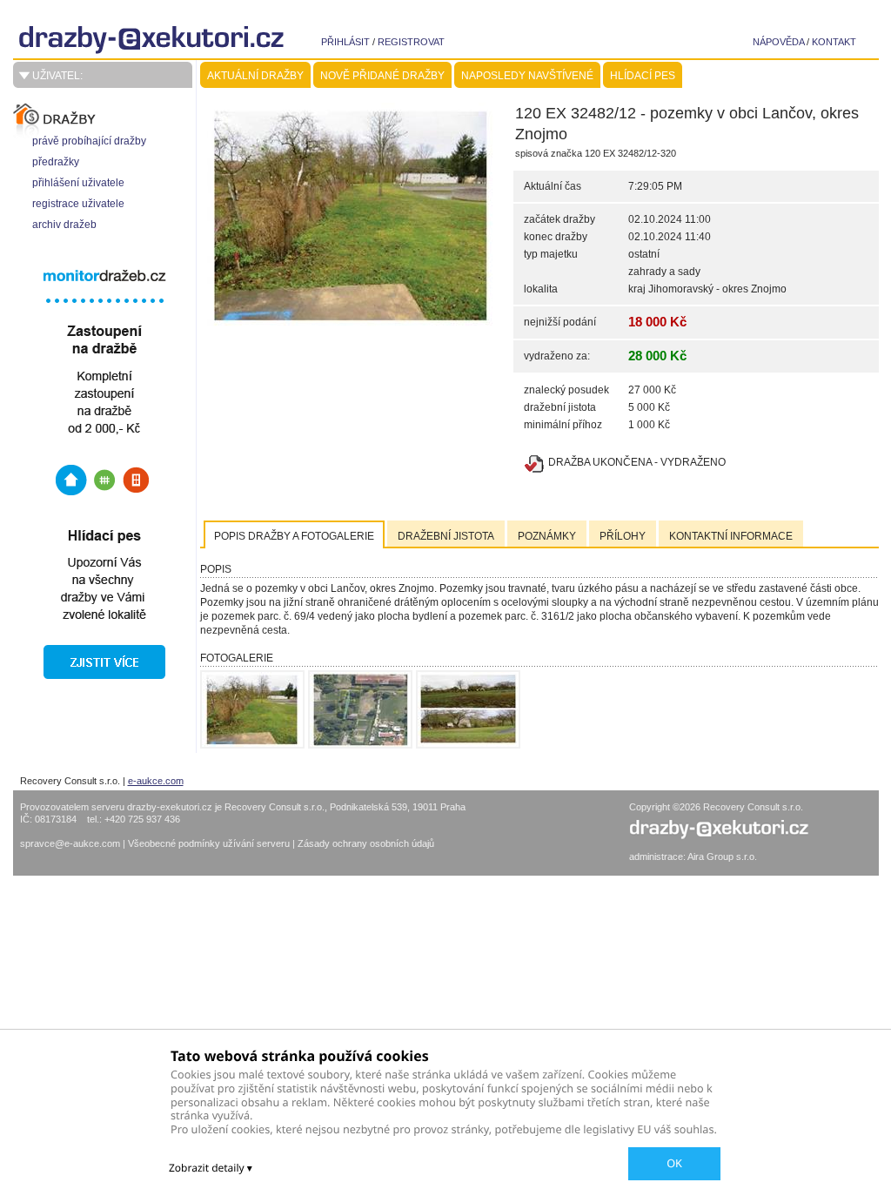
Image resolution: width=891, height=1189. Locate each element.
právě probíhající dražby (89, 141)
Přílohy (623, 536)
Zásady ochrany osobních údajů (366, 843)
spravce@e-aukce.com (70, 843)
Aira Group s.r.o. (722, 856)
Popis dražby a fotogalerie (294, 536)
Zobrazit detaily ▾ (210, 1167)
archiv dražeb (64, 224)
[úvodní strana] (170, 39)
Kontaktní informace (731, 536)
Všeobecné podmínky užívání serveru (210, 843)
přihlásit (345, 42)
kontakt (834, 42)
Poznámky (547, 536)
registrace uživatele (78, 204)
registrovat (411, 42)
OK (674, 1163)
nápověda (778, 42)
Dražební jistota (446, 536)
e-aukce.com (156, 781)
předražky (55, 162)
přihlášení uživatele (78, 183)
